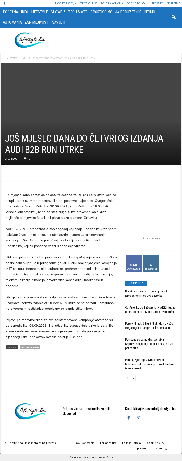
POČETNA (10, 12)
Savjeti (58, 22)
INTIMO (149, 12)
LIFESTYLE (39, 12)
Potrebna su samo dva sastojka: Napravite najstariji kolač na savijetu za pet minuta (149, 344)
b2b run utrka (30, 347)
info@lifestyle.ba (163, 408)
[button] (173, 17)
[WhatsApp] (43, 174)
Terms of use (88, 3)
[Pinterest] (32, 174)
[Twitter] (21, 174)
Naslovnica (11, 57)
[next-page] (133, 378)
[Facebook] (4, 3)
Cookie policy (136, 3)
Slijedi (150, 257)
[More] (54, 174)
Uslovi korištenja (64, 3)
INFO (24, 12)
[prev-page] (127, 378)
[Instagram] (139, 418)
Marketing (174, 3)
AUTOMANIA (12, 22)
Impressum (156, 3)
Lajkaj (133, 257)
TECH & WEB (78, 12)
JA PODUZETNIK (128, 12)
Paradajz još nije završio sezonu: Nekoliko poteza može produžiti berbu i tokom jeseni (149, 364)
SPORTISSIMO (101, 12)
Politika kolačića (112, 3)
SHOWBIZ (58, 12)
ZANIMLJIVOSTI (37, 22)
